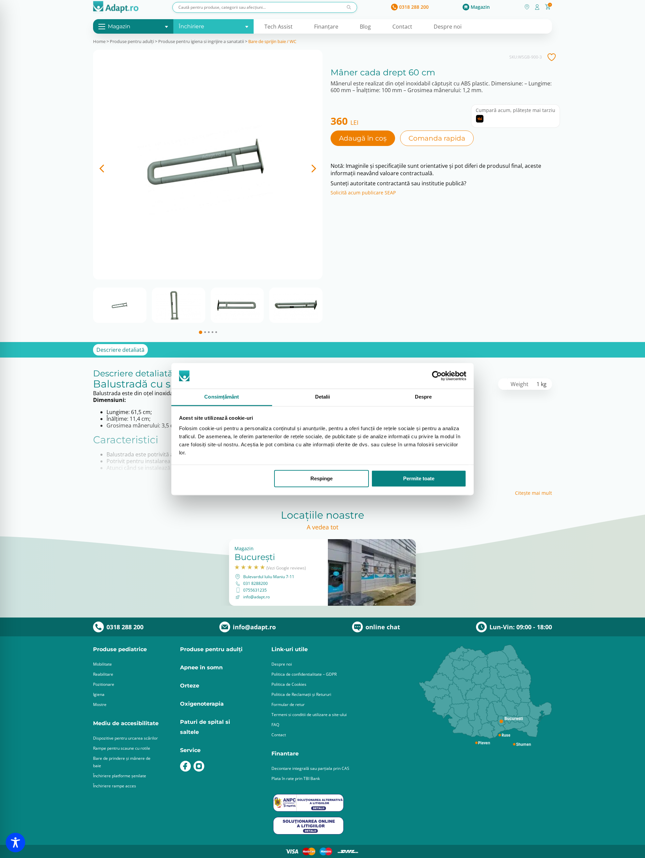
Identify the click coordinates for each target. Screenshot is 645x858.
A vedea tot (322, 527)
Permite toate (418, 478)
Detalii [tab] (322, 397)
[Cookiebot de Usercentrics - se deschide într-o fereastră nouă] (436, 376)
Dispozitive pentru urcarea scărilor (125, 738)
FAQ (275, 725)
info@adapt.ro (256, 597)
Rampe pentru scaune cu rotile (121, 748)
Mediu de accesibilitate (126, 723)
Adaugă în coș (363, 138)
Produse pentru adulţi (132, 41)
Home (99, 41)
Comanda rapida (436, 138)
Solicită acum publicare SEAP (363, 193)
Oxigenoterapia (202, 704)
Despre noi (448, 26)
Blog (365, 26)
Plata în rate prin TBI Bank (295, 778)
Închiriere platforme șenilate (119, 776)
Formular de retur (288, 704)
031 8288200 (255, 583)
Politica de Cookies (288, 684)
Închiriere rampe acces (114, 786)
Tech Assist (278, 26)
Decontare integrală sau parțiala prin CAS (310, 768)
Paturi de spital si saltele (205, 727)
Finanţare (326, 26)
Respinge (321, 478)
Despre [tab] (423, 397)
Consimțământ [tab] (221, 397)
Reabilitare (103, 674)
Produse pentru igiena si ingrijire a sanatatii (201, 41)
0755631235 (255, 590)
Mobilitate (102, 664)
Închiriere (191, 26)
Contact (402, 26)
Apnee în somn (201, 667)
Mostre (99, 704)
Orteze (189, 685)
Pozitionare (103, 684)
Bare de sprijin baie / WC (272, 41)
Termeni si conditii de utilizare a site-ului (309, 714)
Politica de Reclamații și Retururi (301, 694)
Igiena (98, 694)
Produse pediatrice (120, 649)
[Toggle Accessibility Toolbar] (15, 842)
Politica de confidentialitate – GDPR (304, 674)
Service (190, 750)
